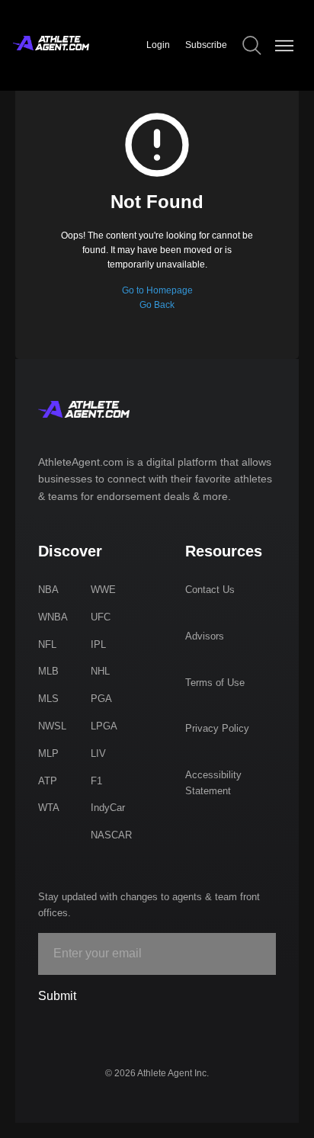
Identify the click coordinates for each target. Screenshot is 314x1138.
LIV (98, 753)
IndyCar (108, 807)
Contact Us (210, 589)
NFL (47, 644)
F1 (96, 781)
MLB (48, 671)
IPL (98, 644)
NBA (48, 589)
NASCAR (111, 835)
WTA (48, 807)
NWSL (52, 726)
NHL (100, 671)
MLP (48, 753)
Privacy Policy (217, 728)
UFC (101, 617)
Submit (57, 995)
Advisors (204, 636)
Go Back (157, 305)
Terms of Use (215, 682)
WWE (103, 589)
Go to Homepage (157, 290)
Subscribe (206, 45)
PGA (101, 698)
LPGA (104, 726)
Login (158, 45)
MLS (48, 698)
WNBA (53, 617)
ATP (47, 781)
